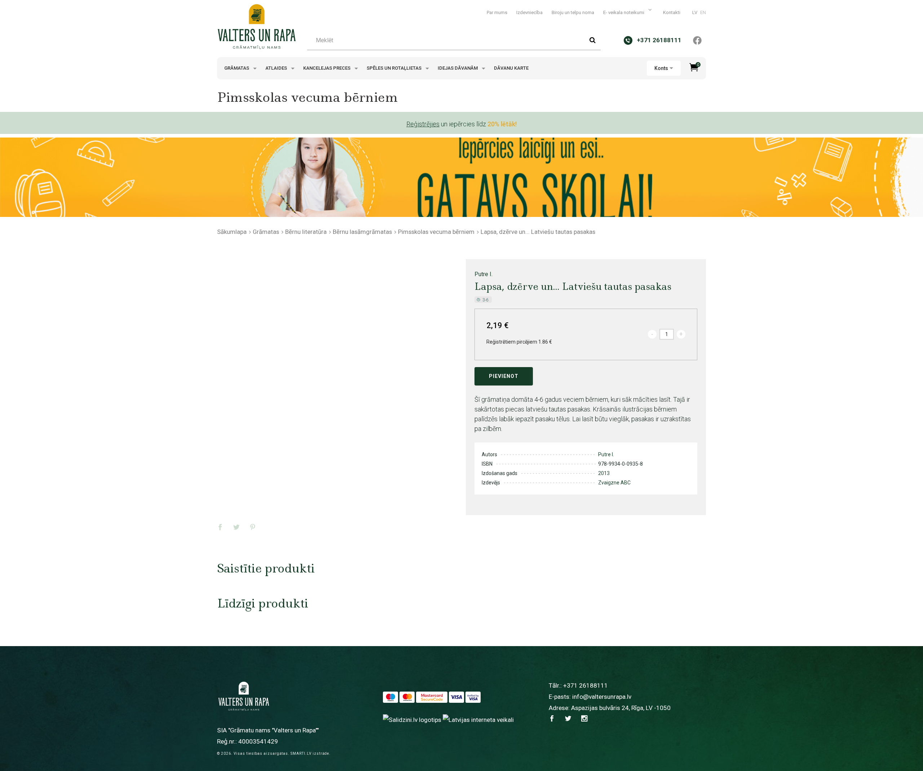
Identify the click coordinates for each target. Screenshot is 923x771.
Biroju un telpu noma (573, 12)
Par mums (497, 12)
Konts (661, 68)
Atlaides (276, 68)
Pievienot (503, 376)
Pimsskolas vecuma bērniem (436, 231)
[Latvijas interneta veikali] (478, 719)
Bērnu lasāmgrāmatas (362, 231)
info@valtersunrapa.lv (601, 696)
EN (703, 12)
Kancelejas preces (327, 68)
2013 (604, 473)
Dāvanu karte (511, 68)
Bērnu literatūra (306, 231)
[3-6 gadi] (483, 299)
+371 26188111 (585, 685)
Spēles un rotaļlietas (395, 68)
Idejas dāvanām (458, 68)
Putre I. (483, 274)
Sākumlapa (232, 231)
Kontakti (671, 12)
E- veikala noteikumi (624, 12)
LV (694, 12)
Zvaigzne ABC (614, 482)
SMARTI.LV (301, 753)
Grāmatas (237, 68)
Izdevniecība (529, 12)
